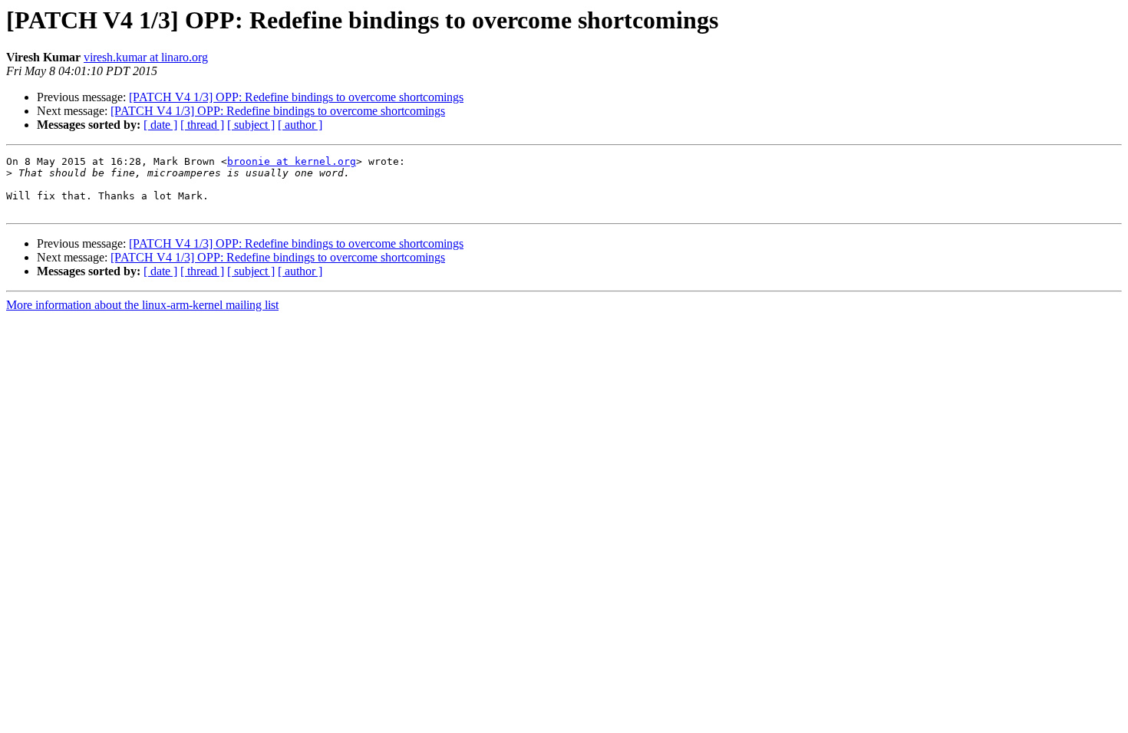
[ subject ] (251, 124)
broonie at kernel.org (291, 161)
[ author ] (300, 124)
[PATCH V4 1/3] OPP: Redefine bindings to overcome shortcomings (296, 97)
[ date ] (160, 124)
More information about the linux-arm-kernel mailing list (142, 304)
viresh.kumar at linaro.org (146, 57)
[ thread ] (202, 124)
